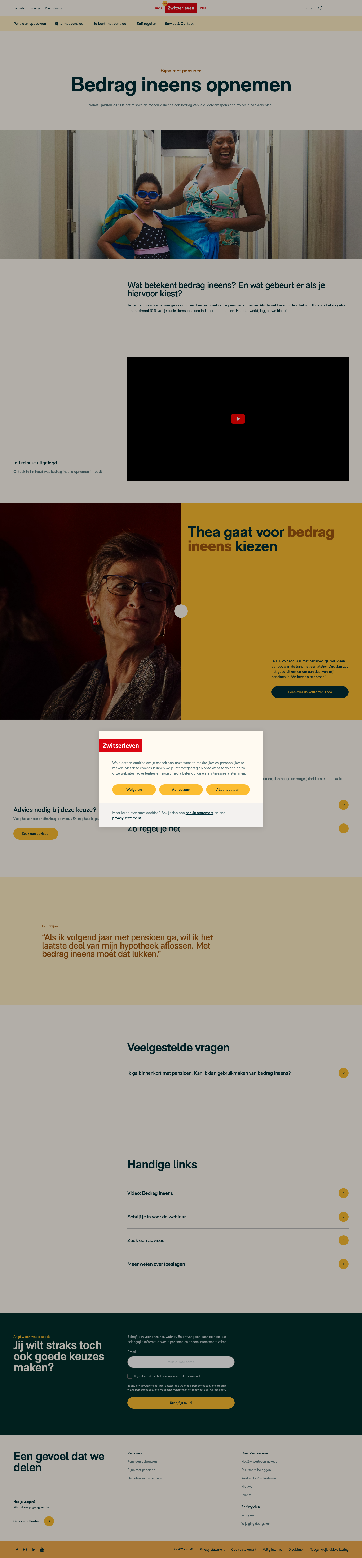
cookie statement (199, 812)
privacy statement (126, 818)
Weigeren (134, 789)
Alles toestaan (228, 789)
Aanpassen (181, 789)
